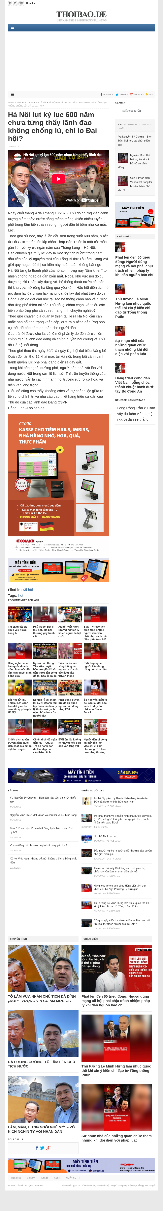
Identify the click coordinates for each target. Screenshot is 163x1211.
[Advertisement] (81, 61)
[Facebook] (38, 1149)
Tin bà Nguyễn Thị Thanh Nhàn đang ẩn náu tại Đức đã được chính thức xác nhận (121, 800)
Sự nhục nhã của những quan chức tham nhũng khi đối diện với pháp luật (131, 347)
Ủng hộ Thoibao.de (46, 3)
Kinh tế (44, 1178)
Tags (121, 128)
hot (20, 596)
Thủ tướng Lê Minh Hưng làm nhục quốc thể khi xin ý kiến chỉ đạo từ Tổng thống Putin (133, 308)
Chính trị (31, 1178)
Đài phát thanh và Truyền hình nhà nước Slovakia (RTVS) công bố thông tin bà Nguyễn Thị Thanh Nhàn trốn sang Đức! (122, 819)
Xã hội (42, 103)
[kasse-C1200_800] (58, 555)
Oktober (28, 103)
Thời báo (20, 1185)
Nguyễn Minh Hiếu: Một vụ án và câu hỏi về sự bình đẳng (43, 815)
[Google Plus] (49, 1149)
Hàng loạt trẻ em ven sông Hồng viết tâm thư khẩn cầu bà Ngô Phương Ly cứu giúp (120, 887)
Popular (133, 124)
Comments (145, 124)
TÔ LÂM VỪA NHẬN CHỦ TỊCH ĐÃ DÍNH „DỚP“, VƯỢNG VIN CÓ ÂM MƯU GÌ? (42, 998)
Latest (122, 124)
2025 (18, 103)
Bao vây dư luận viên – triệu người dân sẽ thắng (136, 414)
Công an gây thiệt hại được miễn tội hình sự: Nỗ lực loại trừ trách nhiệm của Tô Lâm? (122, 922)
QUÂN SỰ (71, 1178)
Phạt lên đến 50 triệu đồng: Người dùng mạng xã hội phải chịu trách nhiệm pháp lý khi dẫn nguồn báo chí (134, 266)
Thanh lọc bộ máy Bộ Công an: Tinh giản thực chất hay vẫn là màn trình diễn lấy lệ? (120, 870)
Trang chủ (16, 1178)
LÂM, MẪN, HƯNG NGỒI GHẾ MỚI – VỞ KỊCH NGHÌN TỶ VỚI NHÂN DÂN (41, 1129)
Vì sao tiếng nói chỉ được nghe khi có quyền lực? (38, 845)
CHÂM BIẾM (124, 236)
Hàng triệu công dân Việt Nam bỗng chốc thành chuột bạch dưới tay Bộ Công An (134, 384)
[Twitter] (43, 1149)
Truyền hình (18, 939)
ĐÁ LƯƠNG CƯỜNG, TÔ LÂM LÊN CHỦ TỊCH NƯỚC (41, 1064)
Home (11, 103)
